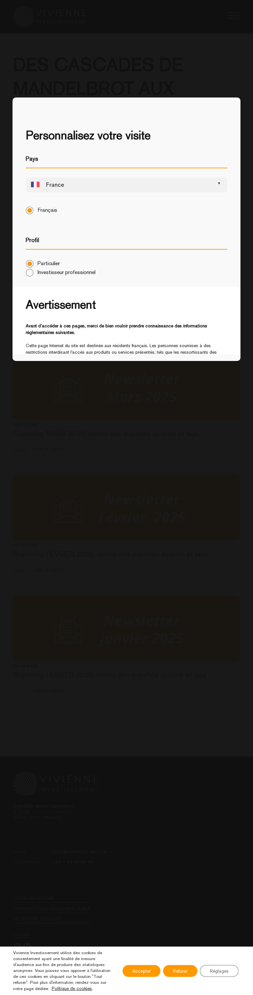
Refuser (180, 971)
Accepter (141, 971)
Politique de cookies (72, 988)
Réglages (219, 971)
